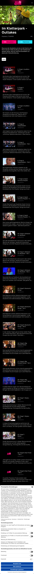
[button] (1, 7)
